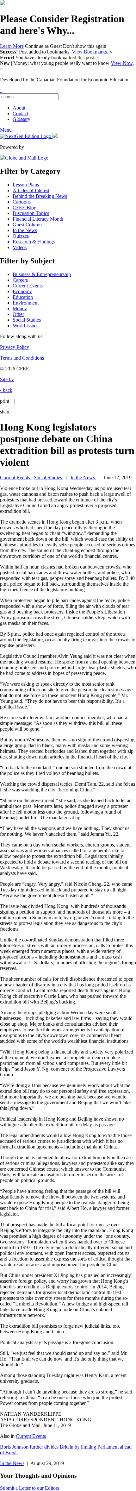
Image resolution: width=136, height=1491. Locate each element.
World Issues (25, 325)
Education (23, 297)
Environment (26, 302)
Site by (7, 379)
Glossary (21, 119)
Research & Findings (34, 241)
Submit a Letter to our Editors (29, 1488)
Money (20, 308)
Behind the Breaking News (40, 196)
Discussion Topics (31, 213)
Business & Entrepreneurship (42, 274)
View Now (122, 63)
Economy (22, 291)
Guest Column (27, 224)
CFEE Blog (24, 207)
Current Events (28, 285)
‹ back (6, 390)
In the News (25, 230)
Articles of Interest (31, 190)
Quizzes (21, 236)
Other (18, 314)
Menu (6, 130)
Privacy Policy (14, 347)
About (19, 107)
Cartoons (22, 201)
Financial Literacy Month (38, 219)
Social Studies (27, 320)
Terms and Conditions (22, 358)
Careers (20, 280)
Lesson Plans (26, 184)
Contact (20, 113)
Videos (20, 247)
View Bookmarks (89, 51)
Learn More (12, 46)
